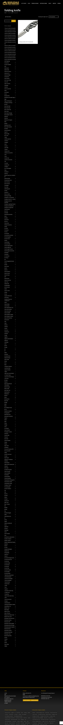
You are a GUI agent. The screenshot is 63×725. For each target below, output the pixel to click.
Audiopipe (6, 85)
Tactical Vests (6, 583)
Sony (5, 535)
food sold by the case (36, 719)
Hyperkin (6, 340)
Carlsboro (6, 140)
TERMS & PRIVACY (7, 701)
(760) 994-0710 (28, 693)
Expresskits (6, 219)
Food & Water (6, 242)
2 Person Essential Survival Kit (10, 35)
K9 (4, 350)
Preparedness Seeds (8, 481)
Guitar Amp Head (7, 311)
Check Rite (6, 147)
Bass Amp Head (7, 106)
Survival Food (6, 564)
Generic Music (7, 275)
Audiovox (6, 87)
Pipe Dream (6, 457)
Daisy (5, 170)
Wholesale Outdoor (8, 630)
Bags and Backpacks (8, 100)
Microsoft (6, 400)
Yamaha (5, 639)
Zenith (5, 642)
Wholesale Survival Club (45, 695)
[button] (27, 700)
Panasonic (6, 433)
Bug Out (6, 132)
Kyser (5, 364)
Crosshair (6, 163)
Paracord (6, 437)
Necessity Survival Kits (8, 416)
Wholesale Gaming (7, 620)
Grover (5, 294)
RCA (5, 505)
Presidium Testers (7, 485)
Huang (5, 335)
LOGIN (5, 693)
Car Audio (6, 714)
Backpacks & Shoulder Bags (9, 97)
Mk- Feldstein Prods (8, 407)
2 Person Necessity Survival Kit (10, 36)
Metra (5, 397)
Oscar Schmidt (7, 430)
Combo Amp (6, 158)
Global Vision (6, 278)
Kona (5, 362)
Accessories (6, 62)
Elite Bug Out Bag (7, 195)
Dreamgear (6, 185)
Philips (5, 452)
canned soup (47, 712)
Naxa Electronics (7, 414)
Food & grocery (7, 719)
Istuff (5, 343)
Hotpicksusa (6, 331)
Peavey (5, 442)
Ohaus (5, 423)
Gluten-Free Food (7, 280)
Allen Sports (6, 68)
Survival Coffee (7, 563)
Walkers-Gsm (6, 608)
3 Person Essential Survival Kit (10, 40)
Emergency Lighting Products (9, 204)
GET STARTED (7, 697)
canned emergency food (40, 712)
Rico (5, 511)
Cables (5, 137)
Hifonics (5, 324)
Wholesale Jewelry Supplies (9, 627)
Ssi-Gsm (5, 547)
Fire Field (6, 228)
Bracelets (6, 128)
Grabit (5, 288)
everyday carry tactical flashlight (37, 717)
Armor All (6, 81)
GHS (5, 276)
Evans (5, 216)
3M (5, 43)
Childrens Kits (6, 151)
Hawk (5, 323)
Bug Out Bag (6, 133)
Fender (5, 226)
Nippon (5, 418)
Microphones (6, 399)
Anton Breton (6, 78)
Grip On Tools (7, 290)
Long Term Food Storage (9, 376)
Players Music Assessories (9, 464)
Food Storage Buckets (8, 245)
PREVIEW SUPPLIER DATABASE (10, 696)
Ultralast (6, 601)
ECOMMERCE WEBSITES (8, 698)
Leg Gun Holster (7, 369)
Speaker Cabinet (7, 540)
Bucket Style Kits (7, 130)
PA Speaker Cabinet (8, 431)
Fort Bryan (6, 257)
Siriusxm (6, 528)
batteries (33, 712)
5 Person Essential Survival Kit (10, 52)
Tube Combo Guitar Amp (9, 595)
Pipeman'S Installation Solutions (8, 460)
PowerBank (6, 474)
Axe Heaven (6, 92)
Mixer (5, 404)
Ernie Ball (6, 212)
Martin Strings (7, 386)
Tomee (5, 585)
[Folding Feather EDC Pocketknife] (28, 30)
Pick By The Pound (7, 454)
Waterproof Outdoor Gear (9, 614)
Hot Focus (6, 330)
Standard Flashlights (8, 549)
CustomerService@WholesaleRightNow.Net (31, 696)
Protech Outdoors (7, 488)
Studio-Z (6, 556)
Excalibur (6, 217)
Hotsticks (6, 333)
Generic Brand (7, 273)
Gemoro (5, 269)
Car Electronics (11, 714)
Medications (6, 393)
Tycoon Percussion (7, 599)
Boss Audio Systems (8, 126)
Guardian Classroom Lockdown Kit (8, 300)
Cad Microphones (7, 139)
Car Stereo (16, 714)
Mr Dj (5, 409)
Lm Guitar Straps (7, 375)
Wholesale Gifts (7, 621)
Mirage (5, 402)
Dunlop (5, 190)
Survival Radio (7, 571)
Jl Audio (5, 347)
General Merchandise (14, 719)
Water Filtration (7, 613)
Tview (5, 597)
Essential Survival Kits (8, 214)
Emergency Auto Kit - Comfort (9, 199)
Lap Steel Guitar (7, 368)
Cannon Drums (34, 714)
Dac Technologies (7, 168)
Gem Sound (6, 266)
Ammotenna (6, 76)
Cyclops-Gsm (6, 164)
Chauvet (5, 145)
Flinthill (5, 240)
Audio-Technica (7, 83)
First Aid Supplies (7, 237)
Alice (5, 66)
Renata (5, 509)
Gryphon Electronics (8, 295)
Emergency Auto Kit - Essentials (8, 201)
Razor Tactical (7, 504)
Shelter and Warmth (8, 523)
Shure (5, 524)
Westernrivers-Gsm (8, 616)
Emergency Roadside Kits (9, 205)
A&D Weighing (7, 61)
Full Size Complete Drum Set (36, 721)
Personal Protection (8, 449)
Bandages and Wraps (8, 102)
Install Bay (6, 342)
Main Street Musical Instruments (8, 384)
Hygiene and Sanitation (8, 338)
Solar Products (7, 533)
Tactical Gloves (7, 582)
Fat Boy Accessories (8, 224)
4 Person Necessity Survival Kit (10, 49)
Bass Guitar (6, 111)
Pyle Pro (5, 493)
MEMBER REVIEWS (7, 700)
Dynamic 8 (6, 192)
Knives (5, 361)
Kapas (5, 352)
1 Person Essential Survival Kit (10, 30)
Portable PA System (8, 469)
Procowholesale (7, 486)
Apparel (12, 712)
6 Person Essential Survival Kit (10, 57)
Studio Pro (6, 554)
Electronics (25, 717)
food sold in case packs (45, 719)
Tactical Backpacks (7, 576)
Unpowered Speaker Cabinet (9, 604)
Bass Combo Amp (7, 109)
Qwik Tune (6, 502)
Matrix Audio (6, 388)
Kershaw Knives (7, 356)
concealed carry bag (41, 714)
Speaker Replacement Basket (9, 542)
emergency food (54, 714)
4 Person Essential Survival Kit (10, 47)
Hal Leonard (6, 319)
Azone (5, 94)
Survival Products (7, 569)
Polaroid (6, 466)
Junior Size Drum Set (52, 721)
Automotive (18, 712)
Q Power (6, 499)
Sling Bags (6, 530)
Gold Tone (6, 281)
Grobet (5, 292)
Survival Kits (6, 566)
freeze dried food (52, 719)
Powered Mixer (7, 476)
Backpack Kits (6, 95)
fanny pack (45, 717)
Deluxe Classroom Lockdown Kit (9, 176)
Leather (25, 721)
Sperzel (5, 545)
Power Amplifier (7, 473)
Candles (29, 712)
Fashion (29, 717)
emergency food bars (35, 716)
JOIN (5, 694)
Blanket (5, 123)
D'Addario (6, 166)
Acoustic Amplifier (7, 64)
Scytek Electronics (7, 516)
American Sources (8, 712)
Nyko (5, 421)
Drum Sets (6, 187)
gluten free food (45, 721)
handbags (22, 719)
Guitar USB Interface (8, 318)
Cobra (5, 156)
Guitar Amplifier (7, 312)
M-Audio (6, 380)
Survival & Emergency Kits (9, 557)
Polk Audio (6, 467)
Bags (5, 99)
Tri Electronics (7, 592)
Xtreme (5, 637)
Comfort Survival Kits (8, 159)
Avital (5, 90)
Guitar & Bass (6, 304)
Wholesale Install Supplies (9, 623)
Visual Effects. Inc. (7, 606)
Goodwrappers (7, 285)
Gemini (5, 268)
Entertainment (7, 209)
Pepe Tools (6, 445)
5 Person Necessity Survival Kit (10, 54)
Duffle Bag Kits (7, 188)
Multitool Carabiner (8, 411)
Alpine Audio (6, 69)
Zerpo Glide (6, 644)
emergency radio (52, 716)
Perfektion (6, 447)
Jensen (5, 345)
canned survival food (53, 712)
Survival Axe (6, 561)
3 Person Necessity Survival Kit (10, 42)
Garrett (5, 264)
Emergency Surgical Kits (8, 207)
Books (22, 712)
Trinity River (6, 594)
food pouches (50, 717)
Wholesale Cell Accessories (9, 618)
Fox (5, 259)
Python (5, 497)
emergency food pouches (44, 716)
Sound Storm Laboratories (9, 537)
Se (4, 518)
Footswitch (6, 252)
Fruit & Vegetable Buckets (9, 261)
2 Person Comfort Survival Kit (9, 33)
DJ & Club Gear (7, 181)
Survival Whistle (7, 573)
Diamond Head (7, 178)
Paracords (6, 438)
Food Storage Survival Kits (9, 250)
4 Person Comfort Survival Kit (9, 45)
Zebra (5, 640)
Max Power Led (7, 390)
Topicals (6, 588)
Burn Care (6, 135)
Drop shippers (24, 714)
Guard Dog (6, 297)
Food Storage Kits (7, 247)
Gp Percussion (7, 287)
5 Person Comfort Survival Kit (9, 50)
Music (28, 721)
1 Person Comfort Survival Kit (9, 28)
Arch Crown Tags (7, 80)
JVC (5, 349)
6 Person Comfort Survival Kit (9, 55)
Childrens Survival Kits (8, 152)
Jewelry (21, 721)
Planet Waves (6, 462)
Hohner (5, 328)
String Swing (6, 552)
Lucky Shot (6, 378)
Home (5, 12)
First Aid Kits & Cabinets (8, 235)
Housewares (14, 721)
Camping (25, 712)
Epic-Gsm (6, 211)
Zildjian (5, 646)
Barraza (5, 104)
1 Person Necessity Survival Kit (10, 31)
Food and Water (7, 243)
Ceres (5, 144)
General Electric (7, 271)
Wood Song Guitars (8, 635)
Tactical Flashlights (7, 580)
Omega (5, 424)
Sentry (5, 519)
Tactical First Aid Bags (8, 578)
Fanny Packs (6, 223)
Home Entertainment (8, 721)
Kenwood (6, 354)
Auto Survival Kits (7, 88)
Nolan (5, 419)
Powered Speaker (7, 478)
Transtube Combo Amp (8, 590)
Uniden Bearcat (7, 602)
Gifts (19, 719)
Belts (5, 121)
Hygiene (5, 337)
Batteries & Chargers (8, 119)
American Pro (6, 73)
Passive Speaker (7, 440)
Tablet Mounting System (9, 575)
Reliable (5, 507)
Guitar (5, 302)
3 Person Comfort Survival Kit (9, 38)
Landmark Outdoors (8, 366)
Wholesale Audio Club (45, 698)
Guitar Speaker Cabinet (8, 314)
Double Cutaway (48, 714)
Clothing (20, 714)
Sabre (5, 514)
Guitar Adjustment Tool (8, 307)
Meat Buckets (6, 392)
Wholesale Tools (7, 633)
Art (15, 712)
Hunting (18, 721)
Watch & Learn (7, 611)
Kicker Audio (6, 359)
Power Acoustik (7, 471)
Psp (5, 490)
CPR (5, 161)
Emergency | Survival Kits (9, 197)
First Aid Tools (7, 238)
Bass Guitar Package (8, 113)
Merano (5, 395)
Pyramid (5, 495)
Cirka (5, 154)
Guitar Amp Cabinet (8, 309)
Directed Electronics (8, 180)
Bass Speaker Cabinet (8, 114)
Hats (5, 321)
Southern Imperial (7, 538)
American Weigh (7, 75)
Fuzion (5, 262)
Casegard (6, 142)
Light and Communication (9, 373)
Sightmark (6, 526)
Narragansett (6, 412)
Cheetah (6, 149)
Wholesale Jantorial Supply (9, 625)
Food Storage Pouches (8, 249)
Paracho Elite (6, 435)
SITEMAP (6, 703)
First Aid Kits (6, 233)
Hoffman (6, 326)
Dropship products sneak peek (10, 717)
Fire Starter (6, 230)
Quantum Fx (6, 500)
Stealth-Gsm (6, 550)
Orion (5, 426)
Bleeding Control (7, 125)
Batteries (6, 116)
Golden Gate (6, 283)
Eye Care (6, 221)
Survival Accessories (8, 559)
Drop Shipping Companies (9, 716)
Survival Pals (6, 568)
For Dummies (6, 256)
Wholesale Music (7, 628)
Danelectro (6, 171)
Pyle (5, 492)
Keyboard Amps (7, 357)
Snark (5, 531)
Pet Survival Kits (7, 450)
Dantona (6, 173)
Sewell (5, 521)
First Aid (5, 231)
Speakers (6, 544)
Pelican (5, 443)
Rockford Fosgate (7, 512)
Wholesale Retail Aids (8, 632)
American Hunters (7, 71)
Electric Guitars (7, 194)
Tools (5, 587)
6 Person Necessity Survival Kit (10, 59)
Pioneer (5, 456)
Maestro (6, 382)
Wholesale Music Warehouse (46, 697)
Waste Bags (6, 609)
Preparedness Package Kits (9, 480)
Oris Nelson (6, 428)
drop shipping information (18, 716)
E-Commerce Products (19, 717)
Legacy (5, 371)
